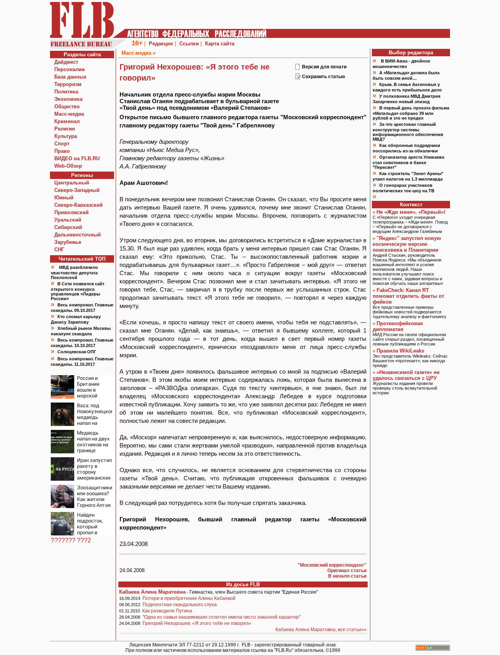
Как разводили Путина (167, 611)
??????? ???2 (71, 540)
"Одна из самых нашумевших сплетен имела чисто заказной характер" (221, 617)
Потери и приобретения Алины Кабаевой (189, 598)
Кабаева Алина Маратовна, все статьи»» (321, 629)
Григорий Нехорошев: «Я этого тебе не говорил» (197, 623)
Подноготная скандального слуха (180, 604)
